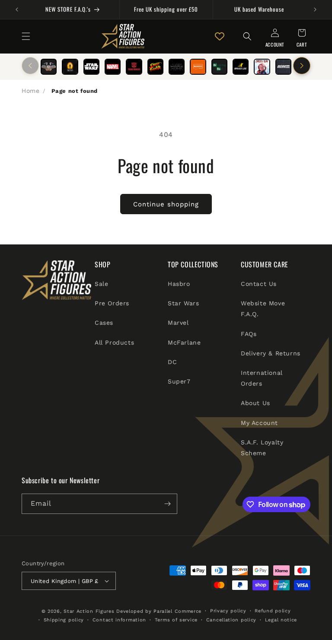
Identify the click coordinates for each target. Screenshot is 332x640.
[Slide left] (30, 65)
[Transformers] (134, 67)
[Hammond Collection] (70, 67)
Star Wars (183, 303)
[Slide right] (301, 65)
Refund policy (272, 611)
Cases (104, 322)
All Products (114, 342)
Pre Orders (112, 303)
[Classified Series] (283, 67)
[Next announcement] (315, 9)
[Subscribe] (167, 504)
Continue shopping (166, 204)
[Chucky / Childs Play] (262, 67)
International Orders (262, 378)
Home (30, 90)
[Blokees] (198, 67)
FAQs (248, 333)
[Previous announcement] (16, 9)
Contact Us (259, 283)
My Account (259, 422)
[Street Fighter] (155, 67)
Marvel (178, 322)
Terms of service (176, 620)
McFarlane (184, 342)
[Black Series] (177, 67)
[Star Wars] (91, 67)
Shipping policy (64, 620)
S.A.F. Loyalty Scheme (262, 447)
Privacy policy (228, 611)
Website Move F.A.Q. (263, 308)
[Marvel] (113, 67)
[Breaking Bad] (219, 67)
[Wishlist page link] (219, 36)
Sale (101, 283)
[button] (25, 36)
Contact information (119, 620)
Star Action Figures (89, 611)
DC (172, 361)
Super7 (179, 381)
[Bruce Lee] (241, 67)
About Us (255, 402)
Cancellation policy (231, 620)
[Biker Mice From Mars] (49, 67)
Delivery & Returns (270, 353)
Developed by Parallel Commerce (158, 611)
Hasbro (179, 283)
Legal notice (281, 620)
